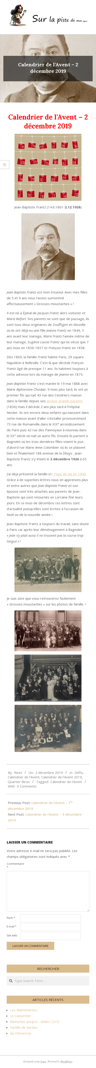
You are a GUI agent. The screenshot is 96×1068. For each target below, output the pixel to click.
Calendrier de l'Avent (24, 777)
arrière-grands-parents (65, 401)
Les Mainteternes (23, 1010)
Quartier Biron (19, 781)
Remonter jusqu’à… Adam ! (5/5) (34, 1021)
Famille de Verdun (23, 1027)
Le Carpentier (20, 1016)
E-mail (12, 926)
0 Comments (27, 786)
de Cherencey (20, 1033)
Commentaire (13, 865)
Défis (79, 772)
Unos (43, 1061)
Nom (11, 918)
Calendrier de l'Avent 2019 (61, 777)
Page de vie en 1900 (70, 474)
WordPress (66, 1061)
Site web (12, 935)
